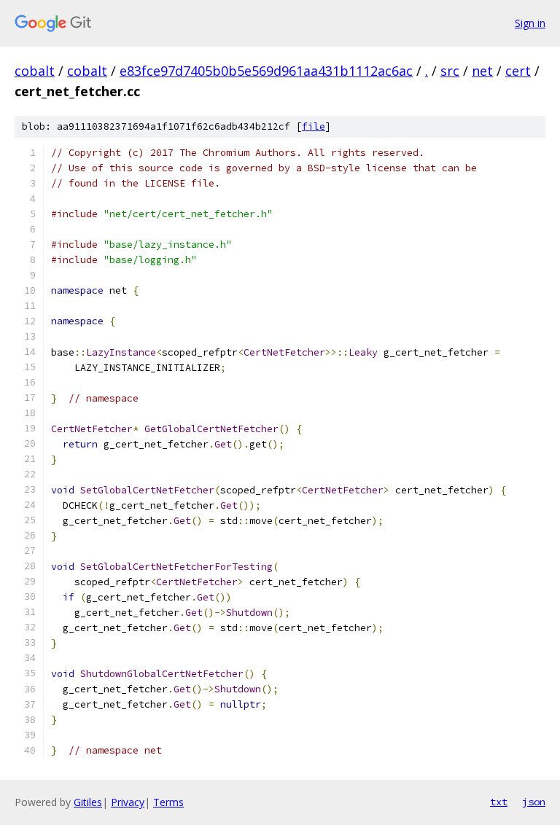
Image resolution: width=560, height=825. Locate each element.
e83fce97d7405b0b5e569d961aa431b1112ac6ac (266, 70)
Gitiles (88, 802)
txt (499, 801)
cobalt (35, 70)
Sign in (530, 23)
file (313, 126)
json (533, 801)
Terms (168, 802)
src (449, 70)
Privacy (127, 802)
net (482, 70)
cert (518, 70)
